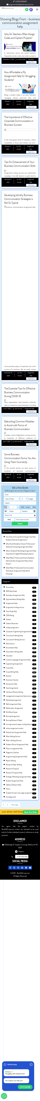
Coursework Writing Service (15, 639)
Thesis (8, 789)
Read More (31, 62)
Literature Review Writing (14, 692)
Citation (8, 619)
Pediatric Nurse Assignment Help (17, 744)
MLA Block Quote (11, 712)
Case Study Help (11, 611)
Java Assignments (12, 688)
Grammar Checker (12, 680)
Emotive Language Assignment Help (18, 659)
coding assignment (12, 627)
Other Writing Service (13, 736)
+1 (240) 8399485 (21, 1)
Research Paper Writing (14, 764)
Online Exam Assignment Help (16, 732)
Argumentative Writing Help (15, 599)
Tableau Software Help (13, 785)
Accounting (9, 587)
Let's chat (24, 1087)
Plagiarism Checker (12, 752)
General (8, 676)
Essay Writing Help (12, 672)
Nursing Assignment (13, 716)
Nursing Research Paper (14, 720)
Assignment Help (29, 409)
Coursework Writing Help (14, 635)
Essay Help (9, 668)
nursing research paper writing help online (20, 724)
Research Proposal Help (14, 772)
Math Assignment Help (13, 704)
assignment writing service (15, 607)
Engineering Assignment (14, 663)
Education (31, 59)
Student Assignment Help (14, 780)
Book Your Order (30, 812)
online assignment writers (14, 728)
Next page (15, 804)
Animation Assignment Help (15, 595)
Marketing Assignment (13, 700)
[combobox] (6, 511)
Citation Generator (12, 623)
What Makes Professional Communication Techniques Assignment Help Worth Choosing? (20, 571)
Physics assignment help (14, 748)
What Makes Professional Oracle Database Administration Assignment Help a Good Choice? (20, 561)
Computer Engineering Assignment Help (19, 631)
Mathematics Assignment (14, 708)
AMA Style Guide (11, 591)
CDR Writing (10, 615)
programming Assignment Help (16, 756)
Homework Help (11, 684)
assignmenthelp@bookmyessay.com (20, 4)
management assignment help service (19, 696)
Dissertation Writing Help (14, 651)
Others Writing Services (14, 740)
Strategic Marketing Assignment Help (18, 776)
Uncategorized (11, 797)
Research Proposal (12, 768)
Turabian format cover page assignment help (21, 793)
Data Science (10, 643)
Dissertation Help (12, 647)
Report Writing (11, 760)
